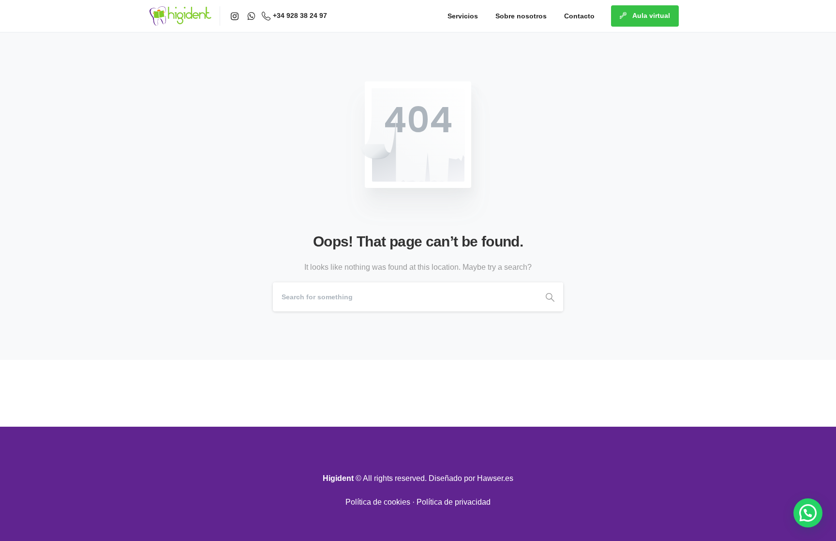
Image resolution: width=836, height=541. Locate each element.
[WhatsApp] (251, 16)
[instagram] (234, 16)
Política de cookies (377, 502)
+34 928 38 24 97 (300, 15)
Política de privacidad (454, 502)
